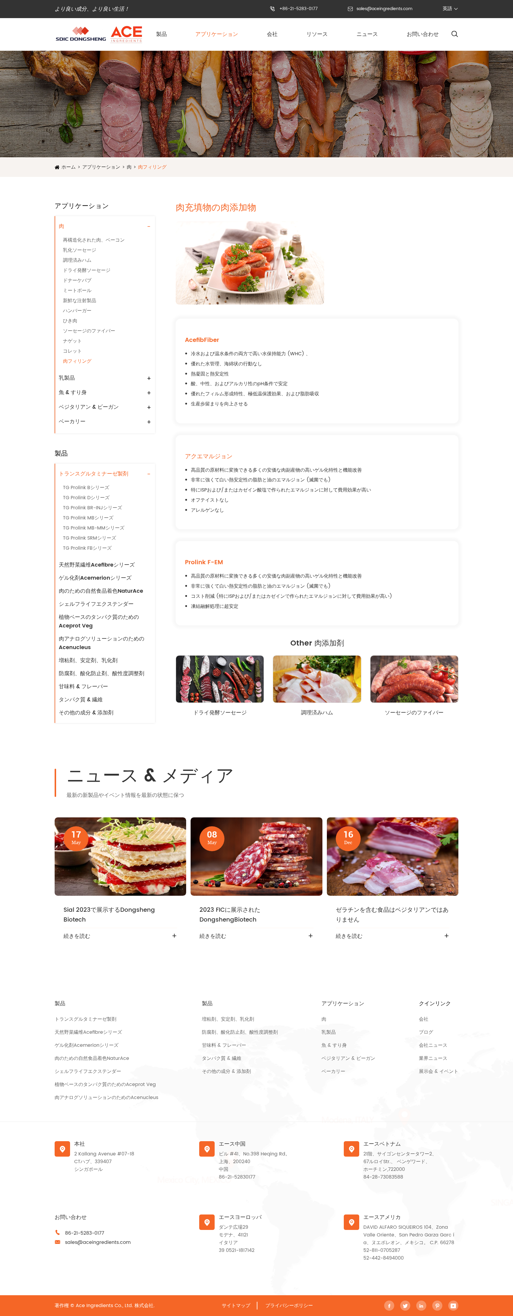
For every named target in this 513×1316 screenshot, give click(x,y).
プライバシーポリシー (289, 1305)
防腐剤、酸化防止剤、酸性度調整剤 (101, 673)
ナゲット (72, 341)
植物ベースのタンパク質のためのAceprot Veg (99, 621)
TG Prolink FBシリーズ (87, 548)
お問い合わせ (423, 34)
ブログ (426, 1032)
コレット (72, 351)
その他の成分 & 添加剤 (86, 712)
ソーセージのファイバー (89, 331)
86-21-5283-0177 (84, 1233)
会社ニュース (433, 1045)
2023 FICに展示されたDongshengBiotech (230, 915)
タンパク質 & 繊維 (81, 699)
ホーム (68, 167)
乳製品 (67, 378)
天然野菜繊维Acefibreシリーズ (97, 565)
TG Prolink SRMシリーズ (89, 538)
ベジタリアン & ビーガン (89, 407)
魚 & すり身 (73, 392)
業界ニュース (433, 1058)
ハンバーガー (77, 311)
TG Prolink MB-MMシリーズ (93, 528)
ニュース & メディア (150, 776)
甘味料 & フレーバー (83, 686)
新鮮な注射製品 (79, 301)
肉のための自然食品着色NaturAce (101, 591)
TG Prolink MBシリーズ (88, 518)
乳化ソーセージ (79, 250)
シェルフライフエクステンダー (96, 604)
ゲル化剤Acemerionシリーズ (95, 578)
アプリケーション (216, 34)
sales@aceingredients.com (384, 8)
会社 (272, 34)
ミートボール (77, 290)
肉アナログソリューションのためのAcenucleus (101, 643)
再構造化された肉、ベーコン (94, 240)
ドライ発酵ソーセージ (86, 270)
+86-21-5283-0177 (298, 8)
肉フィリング (152, 167)
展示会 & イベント (438, 1071)
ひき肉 (70, 321)
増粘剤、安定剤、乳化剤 (88, 660)
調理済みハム (77, 260)
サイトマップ (236, 1305)
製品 (161, 34)
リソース (317, 34)
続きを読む (77, 936)
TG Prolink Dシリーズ (86, 498)
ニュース (367, 34)
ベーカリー (72, 421)
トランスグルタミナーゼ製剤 (93, 474)
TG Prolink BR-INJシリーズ (92, 508)
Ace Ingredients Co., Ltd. (104, 1305)
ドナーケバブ (77, 280)
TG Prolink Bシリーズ (86, 487)
